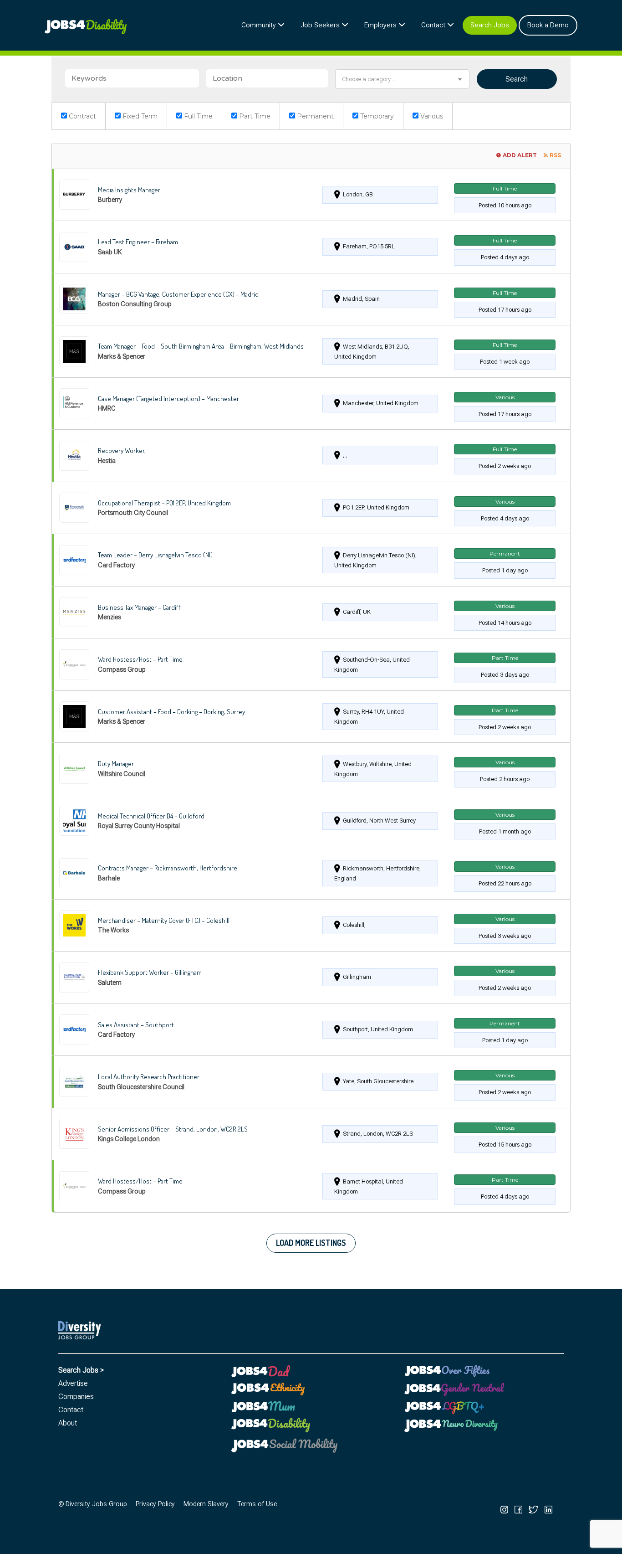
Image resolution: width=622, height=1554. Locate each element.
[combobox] (402, 79)
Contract (81, 116)
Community (258, 25)
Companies (76, 1396)
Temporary (376, 116)
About (67, 1423)
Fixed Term (139, 116)
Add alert (520, 155)
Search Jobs (489, 25)
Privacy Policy (155, 1504)
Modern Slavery (206, 1504)
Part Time (253, 116)
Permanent (314, 116)
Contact (433, 25)
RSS (555, 155)
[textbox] (402, 79)
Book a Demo (548, 25)
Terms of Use (257, 1504)
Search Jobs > (81, 1370)
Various (430, 116)
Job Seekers (320, 25)
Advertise (73, 1383)
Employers (380, 25)
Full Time (197, 116)
